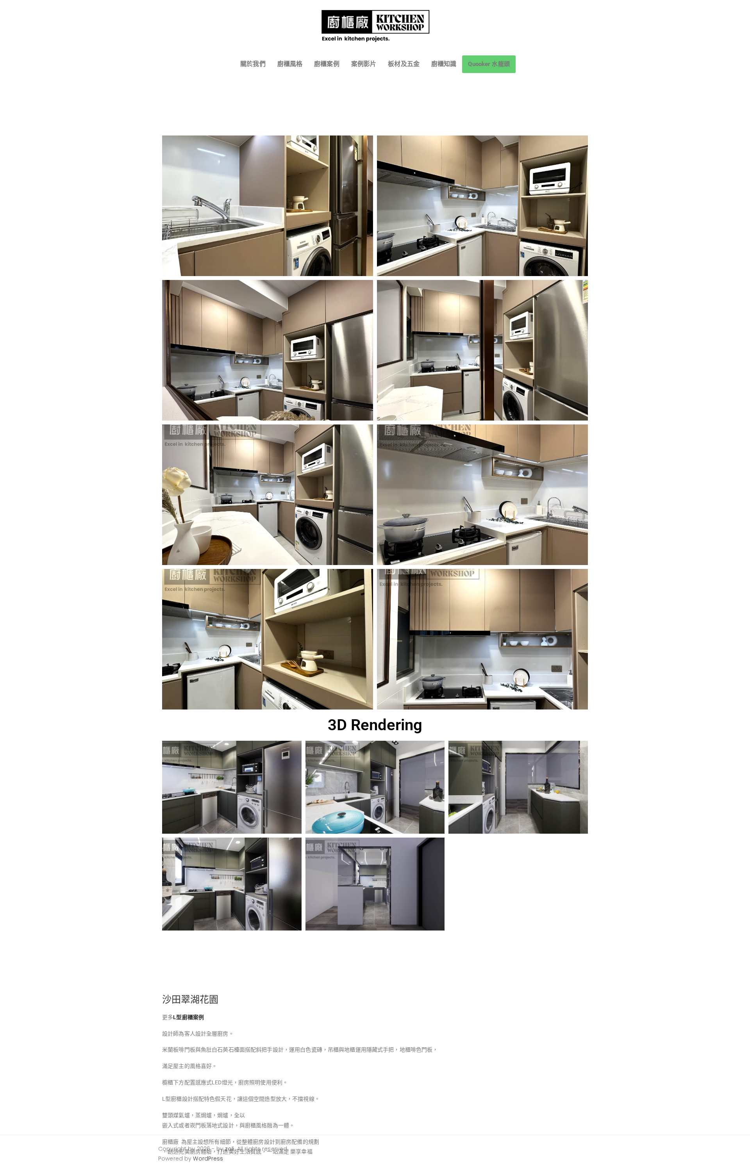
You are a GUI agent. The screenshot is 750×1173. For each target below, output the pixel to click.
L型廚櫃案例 (188, 1017)
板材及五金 (404, 64)
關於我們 (253, 64)
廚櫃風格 (290, 64)
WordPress (208, 1158)
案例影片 (364, 64)
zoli (229, 1149)
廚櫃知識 (444, 64)
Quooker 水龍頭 (488, 64)
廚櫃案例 (326, 64)
